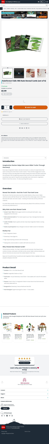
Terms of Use (27, 431)
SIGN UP (5, 408)
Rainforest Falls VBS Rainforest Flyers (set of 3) (18, 336)
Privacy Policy (4, 431)
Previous (2, 73)
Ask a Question (7, 94)
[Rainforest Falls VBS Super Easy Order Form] (24, 15)
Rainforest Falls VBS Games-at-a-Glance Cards (7, 336)
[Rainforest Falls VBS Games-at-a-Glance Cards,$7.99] (7, 327)
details (19, 1)
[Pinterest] (28, 128)
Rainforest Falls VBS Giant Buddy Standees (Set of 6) (30, 336)
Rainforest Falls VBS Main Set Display (41, 336)
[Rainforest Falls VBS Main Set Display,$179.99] (42, 327)
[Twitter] (24, 128)
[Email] (22, 128)
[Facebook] (20, 128)
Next (47, 73)
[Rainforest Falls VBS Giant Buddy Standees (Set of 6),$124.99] (30, 327)
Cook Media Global (15, 428)
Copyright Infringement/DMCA (7, 433)
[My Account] (38, 2)
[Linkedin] (26, 128)
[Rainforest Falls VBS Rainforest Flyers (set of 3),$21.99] (19, 327)
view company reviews (24, 362)
